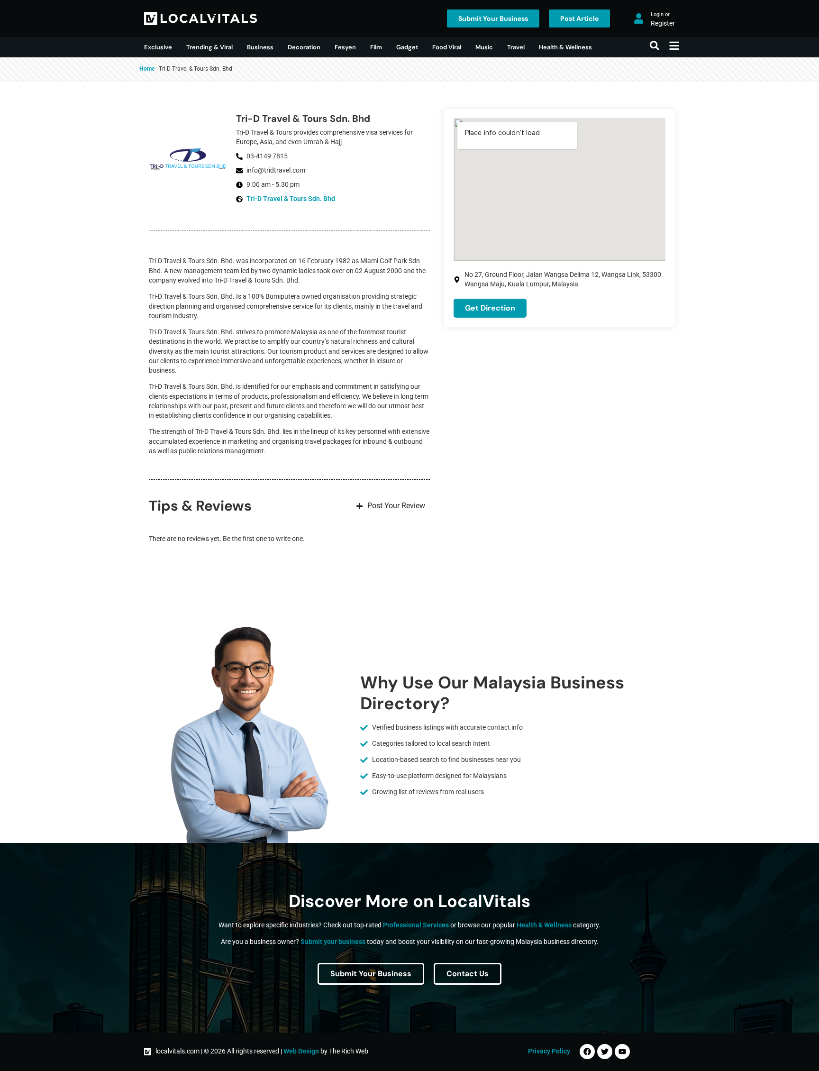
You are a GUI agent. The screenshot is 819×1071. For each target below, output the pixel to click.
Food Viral (446, 47)
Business (260, 47)
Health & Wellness (565, 47)
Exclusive (158, 47)
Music (484, 47)
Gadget (407, 47)
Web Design (301, 1051)
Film (376, 47)
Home (147, 68)
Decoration (304, 47)
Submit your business (332, 942)
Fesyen (345, 47)
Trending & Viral (209, 47)
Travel (516, 47)
